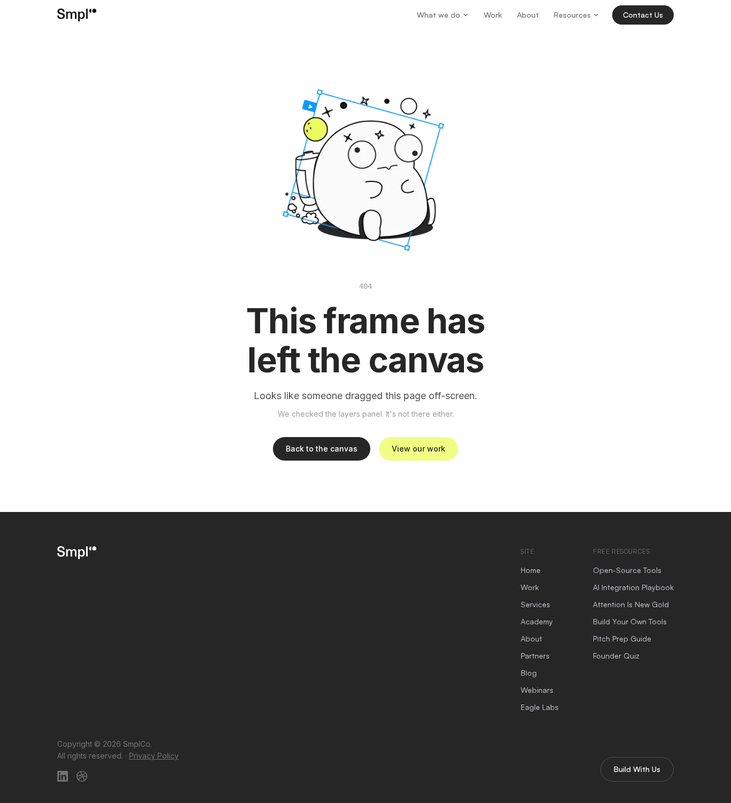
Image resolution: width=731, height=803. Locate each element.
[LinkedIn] (62, 776)
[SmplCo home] (77, 15)
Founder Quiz (616, 655)
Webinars (537, 689)
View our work (418, 448)
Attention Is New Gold (631, 604)
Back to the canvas (321, 448)
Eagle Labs (540, 707)
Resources (572, 14)
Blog (529, 672)
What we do (438, 14)
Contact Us (643, 14)
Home (530, 570)
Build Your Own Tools (630, 621)
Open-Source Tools (627, 570)
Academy (537, 621)
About (528, 14)
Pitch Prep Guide (622, 638)
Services (535, 604)
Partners (535, 655)
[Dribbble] (82, 776)
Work (493, 14)
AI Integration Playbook (633, 587)
